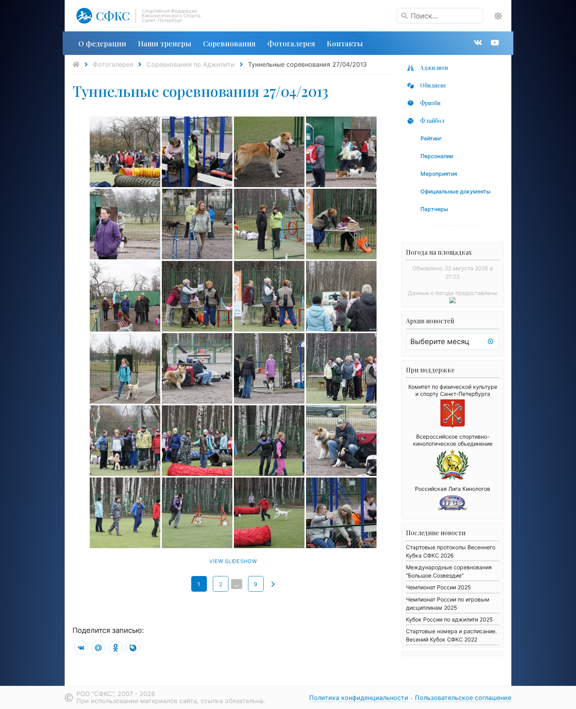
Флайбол (432, 120)
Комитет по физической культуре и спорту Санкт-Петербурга (452, 390)
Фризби (430, 103)
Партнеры (434, 209)
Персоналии (436, 156)
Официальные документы (455, 191)
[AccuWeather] (452, 301)
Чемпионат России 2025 (438, 587)
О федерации (102, 43)
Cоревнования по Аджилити (191, 64)
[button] (498, 16)
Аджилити (434, 67)
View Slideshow (233, 561)
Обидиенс (433, 85)
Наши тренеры (164, 43)
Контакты (345, 43)
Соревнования (229, 43)
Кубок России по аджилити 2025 (449, 619)
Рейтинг (431, 138)
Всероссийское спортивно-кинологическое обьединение (453, 440)
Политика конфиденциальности (358, 698)
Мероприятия (438, 173)
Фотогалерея (291, 43)
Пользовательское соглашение (463, 698)
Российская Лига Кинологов (452, 488)
